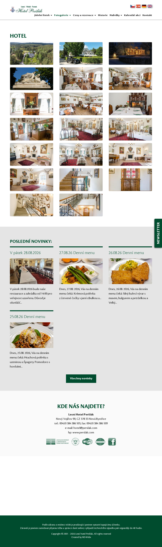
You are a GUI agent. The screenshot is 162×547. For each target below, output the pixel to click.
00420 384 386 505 (70, 423)
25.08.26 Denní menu (27, 317)
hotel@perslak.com (85, 428)
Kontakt (147, 15)
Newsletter (158, 233)
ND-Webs (86, 537)
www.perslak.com (83, 432)
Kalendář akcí (132, 15)
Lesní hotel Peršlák (84, 534)
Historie (103, 15)
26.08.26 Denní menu (126, 253)
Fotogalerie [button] (61, 15)
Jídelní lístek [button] (42, 15)
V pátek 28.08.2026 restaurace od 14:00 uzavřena (26, 253)
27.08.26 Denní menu (77, 253)
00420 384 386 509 (97, 423)
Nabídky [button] (115, 15)
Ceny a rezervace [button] (83, 15)
